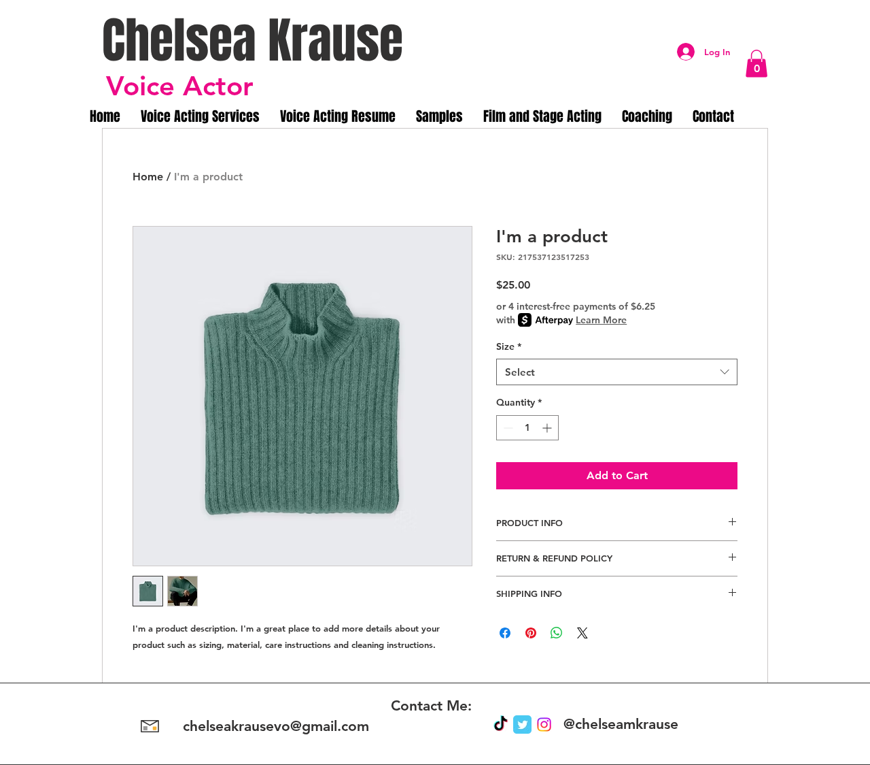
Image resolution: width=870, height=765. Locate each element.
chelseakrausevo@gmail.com (276, 725)
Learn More (601, 320)
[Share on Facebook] (505, 633)
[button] (756, 64)
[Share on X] (582, 633)
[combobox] (616, 372)
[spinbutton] (527, 428)
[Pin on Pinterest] (531, 633)
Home (148, 176)
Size (508, 346)
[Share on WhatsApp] (557, 633)
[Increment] (548, 428)
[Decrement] (506, 428)
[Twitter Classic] (522, 724)
